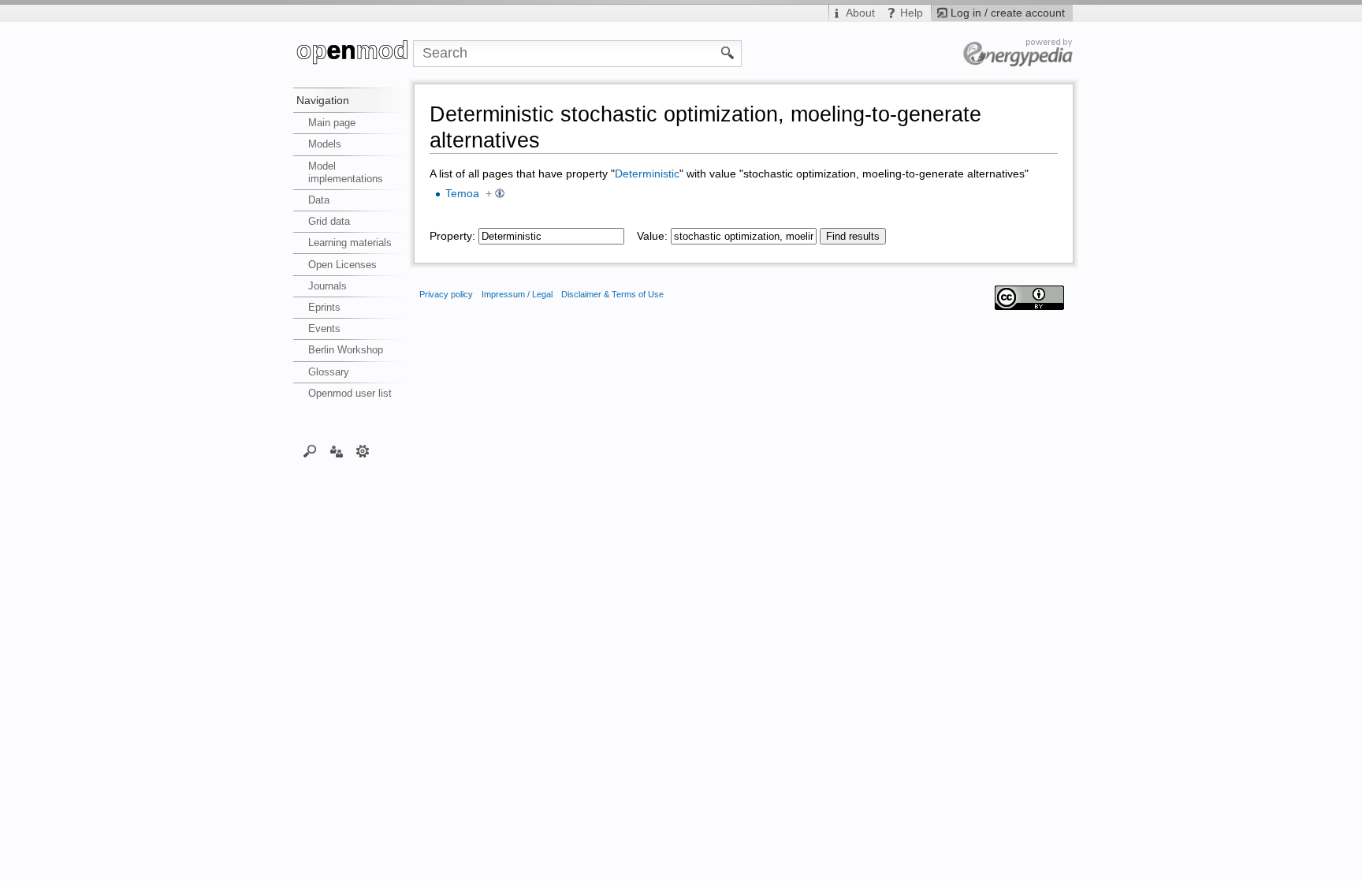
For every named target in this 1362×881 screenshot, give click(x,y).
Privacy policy (446, 294)
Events (324, 328)
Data (318, 200)
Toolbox (363, 450)
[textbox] (551, 236)
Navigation (322, 100)
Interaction (336, 450)
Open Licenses (342, 265)
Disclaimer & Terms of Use (612, 294)
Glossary (328, 372)
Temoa (462, 194)
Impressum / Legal (517, 294)
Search (310, 450)
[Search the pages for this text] (728, 52)
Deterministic (647, 174)
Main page (331, 123)
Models (324, 144)
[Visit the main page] (353, 53)
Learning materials (350, 242)
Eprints (324, 307)
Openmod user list (350, 393)
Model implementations (345, 172)
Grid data (329, 221)
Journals (327, 286)
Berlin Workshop (345, 350)
